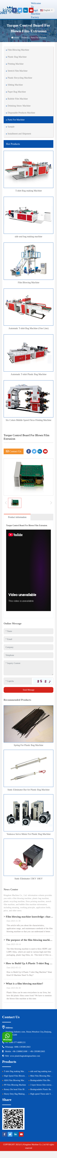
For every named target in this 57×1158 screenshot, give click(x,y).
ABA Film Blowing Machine (16, 1080)
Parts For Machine (16, 119)
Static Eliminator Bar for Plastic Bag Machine (28, 789)
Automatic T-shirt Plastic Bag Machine (28, 374)
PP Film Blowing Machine (15, 1085)
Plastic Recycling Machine (20, 78)
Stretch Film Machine (17, 71)
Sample (11, 126)
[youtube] (31, 10)
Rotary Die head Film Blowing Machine (20, 1089)
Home (16, 38)
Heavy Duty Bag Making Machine (18, 1094)
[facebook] (14, 10)
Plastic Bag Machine (17, 57)
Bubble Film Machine (18, 98)
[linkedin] (25, 10)
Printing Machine (16, 64)
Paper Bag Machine (17, 91)
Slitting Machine (15, 85)
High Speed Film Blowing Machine (18, 1076)
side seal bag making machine (28, 236)
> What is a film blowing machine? (23, 983)
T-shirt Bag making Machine (28, 190)
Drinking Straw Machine (19, 105)
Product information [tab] (17, 517)
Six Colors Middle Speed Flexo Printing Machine (28, 420)
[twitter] (20, 10)
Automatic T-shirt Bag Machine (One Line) (28, 328)
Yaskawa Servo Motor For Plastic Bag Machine (29, 834)
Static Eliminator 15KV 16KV (28, 878)
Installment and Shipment (19, 133)
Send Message (28, 690)
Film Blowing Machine (18, 50)
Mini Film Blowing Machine (42, 1076)
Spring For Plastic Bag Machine (28, 745)
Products (24, 38)
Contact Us (15, 451)
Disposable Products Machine (21, 112)
